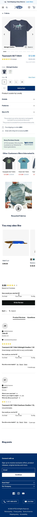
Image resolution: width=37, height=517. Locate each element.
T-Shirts (6, 13)
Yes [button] (17, 364)
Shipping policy (14, 514)
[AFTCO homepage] (18, 7)
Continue (18, 475)
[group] (18, 285)
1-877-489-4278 (12, 501)
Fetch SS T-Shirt (24, 172)
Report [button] (21, 364)
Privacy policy (18, 511)
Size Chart (32, 77)
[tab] (19, 317)
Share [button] (25, 364)
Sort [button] (4, 311)
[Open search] (6, 7)
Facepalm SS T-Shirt (9, 172)
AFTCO (15, 509)
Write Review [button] (18, 302)
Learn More (5, 2)
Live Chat (30, 501)
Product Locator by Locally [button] (12, 93)
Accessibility (23, 514)
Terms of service (28, 511)
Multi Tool (6, 260)
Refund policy (8, 511)
